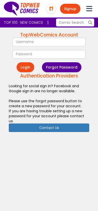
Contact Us (49, 127)
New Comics (31, 22)
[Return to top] (22, 8)
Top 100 (11, 22)
